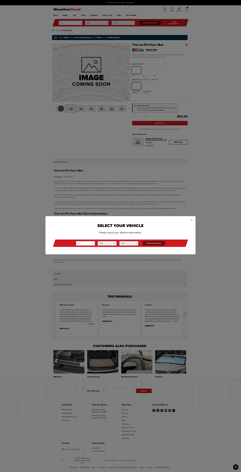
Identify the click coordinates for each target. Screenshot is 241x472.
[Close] (191, 220)
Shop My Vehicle (154, 243)
